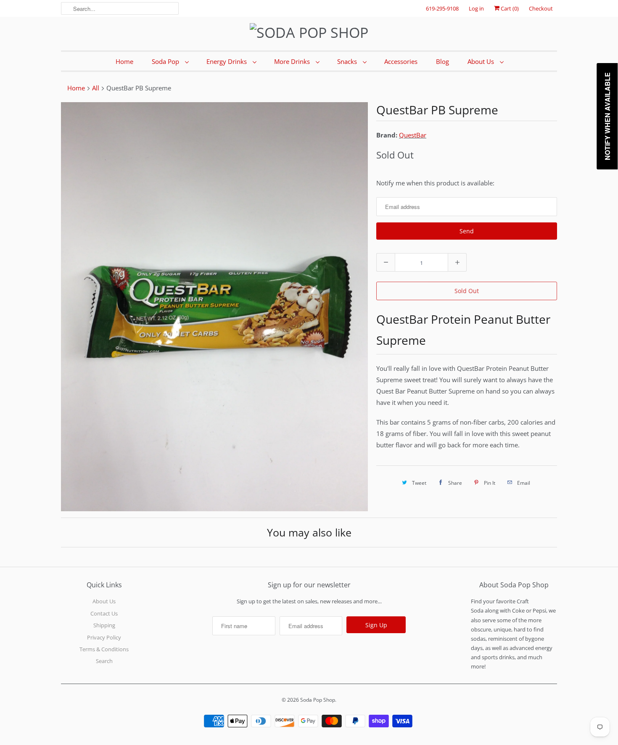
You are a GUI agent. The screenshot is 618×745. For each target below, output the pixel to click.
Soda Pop (166, 61)
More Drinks (293, 61)
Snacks (348, 61)
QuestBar (412, 135)
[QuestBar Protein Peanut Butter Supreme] (214, 306)
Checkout (541, 8)
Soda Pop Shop (317, 699)
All (95, 88)
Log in (476, 8)
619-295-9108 (442, 8)
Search (104, 661)
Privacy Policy (104, 637)
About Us (481, 61)
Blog (442, 61)
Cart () (509, 8)
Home (124, 61)
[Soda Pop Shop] (309, 32)
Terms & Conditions (104, 649)
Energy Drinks (227, 61)
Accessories (400, 61)
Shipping (104, 625)
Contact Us (104, 613)
